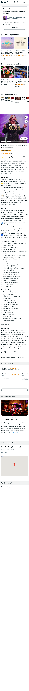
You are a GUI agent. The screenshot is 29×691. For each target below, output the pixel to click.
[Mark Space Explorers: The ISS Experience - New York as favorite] (25, 68)
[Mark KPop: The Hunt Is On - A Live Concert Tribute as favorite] (11, 38)
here (14, 487)
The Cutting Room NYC (11, 447)
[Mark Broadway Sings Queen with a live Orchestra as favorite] (26, 121)
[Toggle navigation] (27, 2)
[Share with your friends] (26, 117)
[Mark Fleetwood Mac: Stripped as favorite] (25, 38)
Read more (16, 432)
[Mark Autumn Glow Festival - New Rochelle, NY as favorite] (11, 68)
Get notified (14, 27)
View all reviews (14, 389)
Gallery (25, 138)
